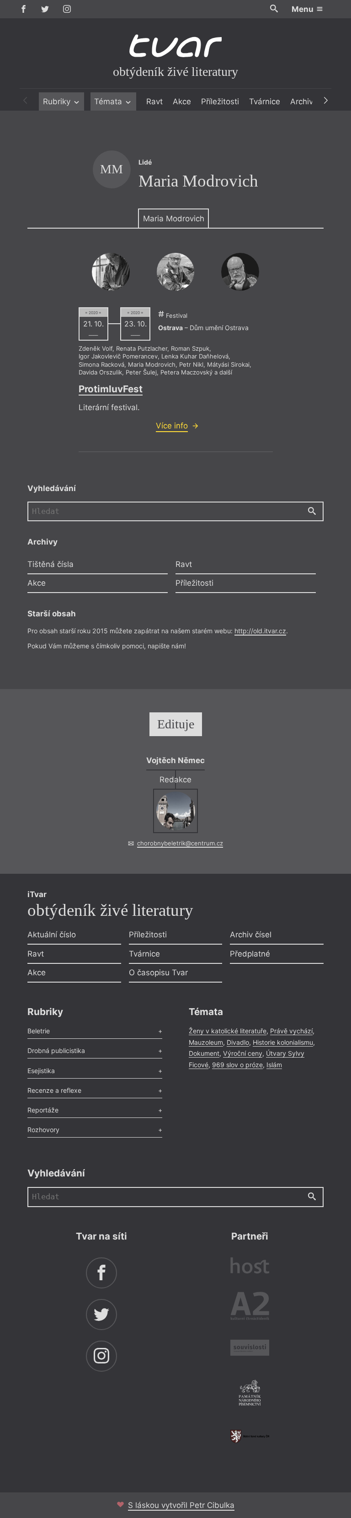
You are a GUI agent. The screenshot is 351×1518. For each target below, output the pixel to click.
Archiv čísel (250, 934)
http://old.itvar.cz (260, 631)
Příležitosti (220, 101)
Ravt (154, 101)
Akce (182, 101)
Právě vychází (291, 1031)
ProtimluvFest (111, 389)
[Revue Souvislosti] (249, 1349)
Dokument (204, 1053)
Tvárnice (264, 101)
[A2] (249, 1308)
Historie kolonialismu (283, 1042)
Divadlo (238, 1042)
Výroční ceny (242, 1053)
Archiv (301, 101)
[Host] (249, 1266)
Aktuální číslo (51, 934)
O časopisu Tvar (158, 972)
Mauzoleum (206, 1042)
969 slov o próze (237, 1065)
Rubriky (58, 101)
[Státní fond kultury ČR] (249, 1436)
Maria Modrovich (173, 218)
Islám (274, 1065)
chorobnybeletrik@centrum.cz (180, 843)
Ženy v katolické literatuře (227, 1031)
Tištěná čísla (50, 564)
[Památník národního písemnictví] (249, 1394)
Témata (109, 101)
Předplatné (250, 953)
